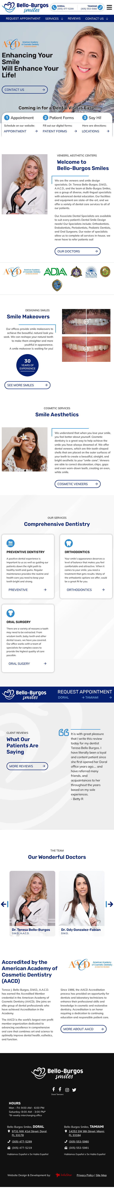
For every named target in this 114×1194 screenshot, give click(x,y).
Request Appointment (23, 18)
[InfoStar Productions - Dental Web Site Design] (63, 1174)
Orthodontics (79, 590)
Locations (90, 131)
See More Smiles (20, 385)
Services (52, 18)
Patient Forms (55, 131)
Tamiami (91, 697)
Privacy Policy (85, 1175)
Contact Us (94, 18)
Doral (63, 697)
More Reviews (21, 766)
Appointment (15, 131)
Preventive (18, 590)
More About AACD (78, 1029)
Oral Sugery (19, 663)
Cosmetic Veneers (72, 484)
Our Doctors (68, 251)
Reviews (74, 18)
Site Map (101, 1175)
